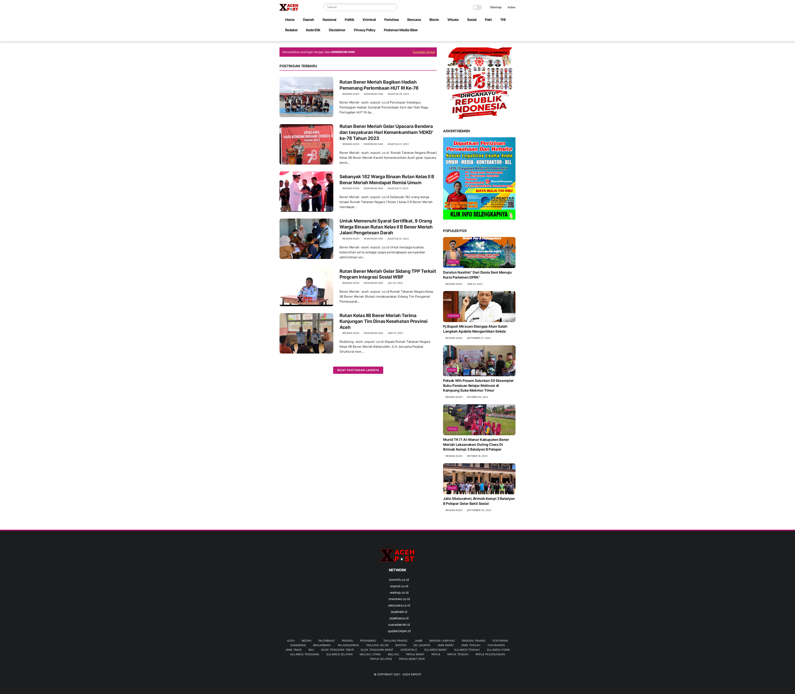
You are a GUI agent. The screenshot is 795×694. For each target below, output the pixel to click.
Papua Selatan (381, 658)
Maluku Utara (370, 654)
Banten (400, 645)
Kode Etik (313, 30)
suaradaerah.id (399, 625)
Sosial (471, 20)
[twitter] (486, 38)
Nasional (329, 20)
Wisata (453, 20)
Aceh (291, 640)
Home (289, 20)
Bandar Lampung (442, 640)
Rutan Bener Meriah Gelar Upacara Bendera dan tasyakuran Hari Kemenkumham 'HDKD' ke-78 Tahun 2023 (386, 132)
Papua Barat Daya (412, 658)
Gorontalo (408, 649)
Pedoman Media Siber (401, 30)
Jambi (418, 640)
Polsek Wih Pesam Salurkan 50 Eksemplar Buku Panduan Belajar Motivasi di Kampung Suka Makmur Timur (478, 386)
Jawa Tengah (470, 645)
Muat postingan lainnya (358, 370)
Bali (311, 649)
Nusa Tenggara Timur (337, 649)
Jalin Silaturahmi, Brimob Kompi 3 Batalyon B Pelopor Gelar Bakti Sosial (479, 501)
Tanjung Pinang (395, 640)
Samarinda (298, 645)
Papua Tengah (458, 654)
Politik (349, 20)
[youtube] (513, 38)
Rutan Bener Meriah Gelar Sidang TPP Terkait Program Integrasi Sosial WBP (388, 274)
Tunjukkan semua (423, 52)
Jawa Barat (445, 645)
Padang (347, 640)
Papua (435, 654)
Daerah (308, 20)
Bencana (414, 20)
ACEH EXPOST (412, 674)
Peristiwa (391, 20)
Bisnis (434, 20)
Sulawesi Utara (498, 649)
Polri (488, 20)
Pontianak (500, 640)
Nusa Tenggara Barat (377, 649)
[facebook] (480, 38)
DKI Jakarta (421, 645)
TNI (503, 20)
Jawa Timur (293, 649)
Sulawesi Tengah (467, 649)
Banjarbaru (322, 645)
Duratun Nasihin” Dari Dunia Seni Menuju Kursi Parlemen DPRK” (477, 274)
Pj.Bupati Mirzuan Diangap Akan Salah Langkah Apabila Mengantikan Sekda (475, 328)
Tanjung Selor (377, 645)
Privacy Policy (364, 30)
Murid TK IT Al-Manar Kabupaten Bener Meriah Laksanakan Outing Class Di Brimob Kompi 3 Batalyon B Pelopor (476, 445)
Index (512, 7)
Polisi (452, 428)
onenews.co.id (399, 599)
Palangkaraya (348, 645)
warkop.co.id (399, 592)
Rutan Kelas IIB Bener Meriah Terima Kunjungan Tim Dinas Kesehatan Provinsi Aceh (383, 321)
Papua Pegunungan (490, 654)
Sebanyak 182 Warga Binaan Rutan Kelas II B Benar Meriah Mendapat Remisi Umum (387, 179)
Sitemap (496, 7)
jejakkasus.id (399, 618)
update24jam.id (399, 631)
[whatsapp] (493, 38)
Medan (306, 640)
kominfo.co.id (399, 580)
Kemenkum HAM (373, 94)
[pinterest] (500, 38)
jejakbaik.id (399, 612)
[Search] (393, 7)
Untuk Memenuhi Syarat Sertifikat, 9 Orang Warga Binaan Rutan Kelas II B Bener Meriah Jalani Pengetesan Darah (386, 226)
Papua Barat (415, 654)
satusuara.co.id (399, 605)
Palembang (326, 640)
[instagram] (506, 38)
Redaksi (291, 30)
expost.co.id (399, 586)
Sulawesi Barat (435, 649)
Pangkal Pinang (473, 640)
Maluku (393, 654)
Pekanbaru (368, 640)
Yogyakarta (496, 645)
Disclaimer (337, 30)
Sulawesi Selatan (339, 654)
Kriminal (369, 20)
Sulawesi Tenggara (304, 654)
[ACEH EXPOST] (288, 9)
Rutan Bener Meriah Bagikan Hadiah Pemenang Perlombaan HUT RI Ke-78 (379, 85)
